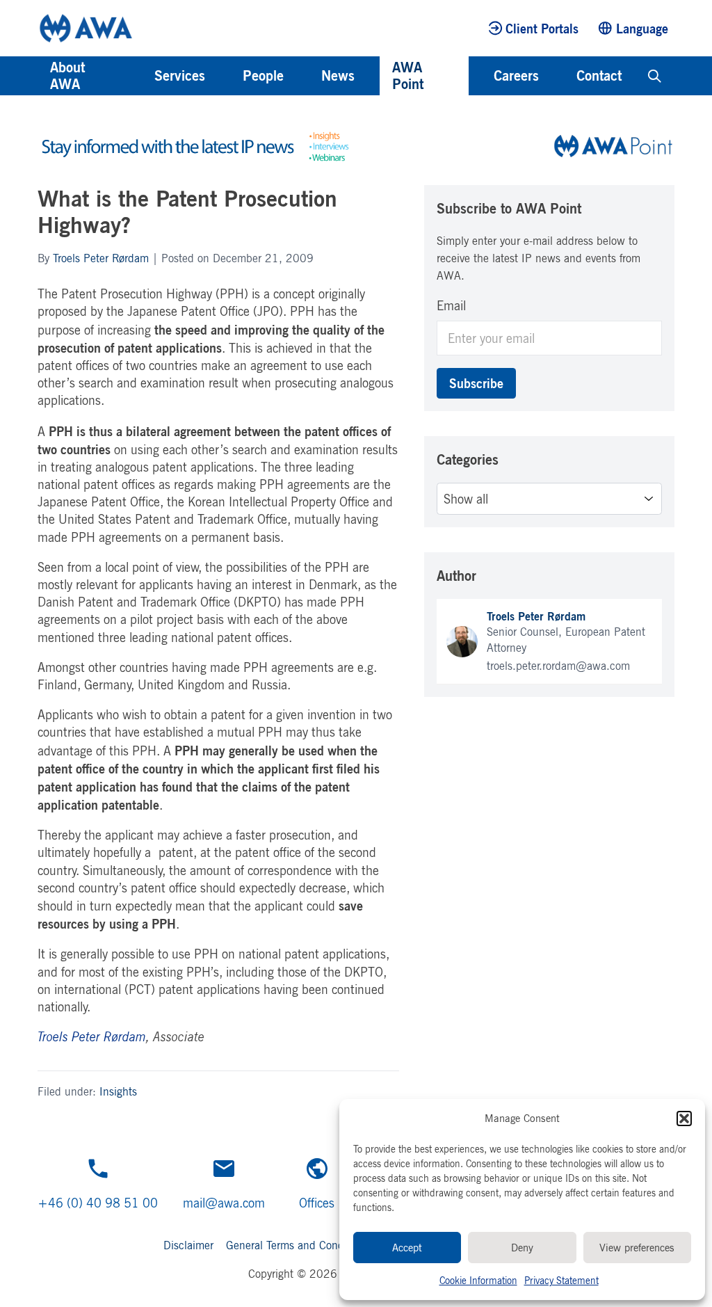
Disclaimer (188, 1245)
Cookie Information (478, 1280)
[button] (684, 1118)
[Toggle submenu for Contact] (640, 75)
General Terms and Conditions (298, 1245)
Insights (118, 1091)
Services (179, 75)
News (338, 75)
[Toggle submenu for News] (373, 75)
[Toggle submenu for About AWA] (135, 75)
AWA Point (407, 75)
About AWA (67, 75)
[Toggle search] (654, 75)
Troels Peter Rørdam (101, 258)
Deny (522, 1247)
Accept (407, 1247)
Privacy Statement (561, 1280)
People (263, 75)
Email (451, 305)
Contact (599, 75)
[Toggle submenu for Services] (224, 75)
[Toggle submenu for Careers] (557, 75)
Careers (516, 75)
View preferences (636, 1247)
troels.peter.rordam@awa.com (558, 666)
